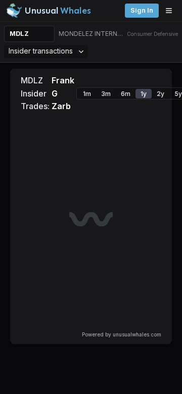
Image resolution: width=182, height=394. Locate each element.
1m (87, 93)
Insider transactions (41, 50)
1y (144, 93)
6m (125, 93)
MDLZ (19, 33)
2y (160, 93)
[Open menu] (171, 10)
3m (106, 93)
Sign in (141, 10)
